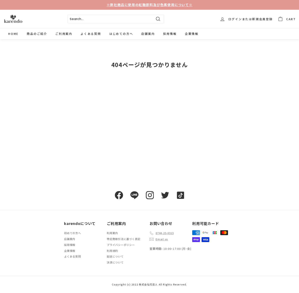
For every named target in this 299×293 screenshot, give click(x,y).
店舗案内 (148, 34)
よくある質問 (91, 34)
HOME (13, 34)
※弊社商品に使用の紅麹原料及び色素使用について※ (149, 4)
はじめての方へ (121, 34)
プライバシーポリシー (121, 245)
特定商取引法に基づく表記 (123, 239)
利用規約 (112, 251)
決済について (115, 262)
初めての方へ (72, 233)
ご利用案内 (63, 34)
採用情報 (170, 34)
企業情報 (192, 34)
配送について (115, 256)
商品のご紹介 (37, 34)
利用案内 (112, 233)
